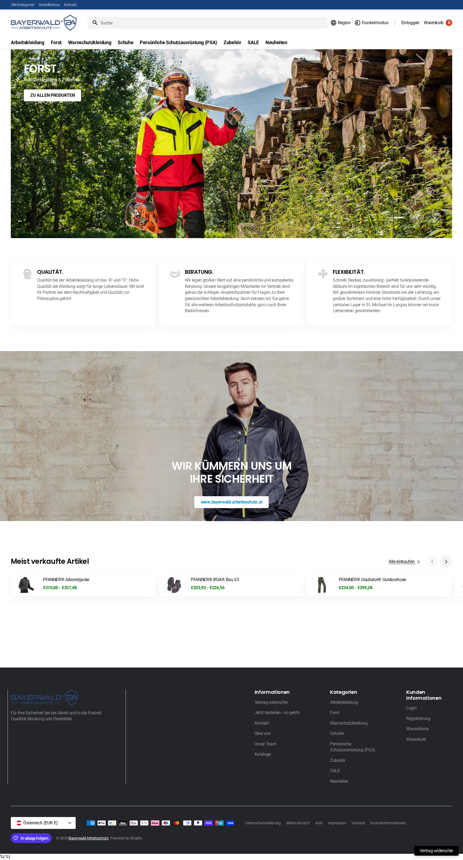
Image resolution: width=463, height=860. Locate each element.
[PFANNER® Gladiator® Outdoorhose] (379, 585)
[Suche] (93, 23)
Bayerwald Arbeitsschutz (89, 838)
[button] (340, 22)
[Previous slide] (416, 217)
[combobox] (213, 23)
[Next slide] (433, 217)
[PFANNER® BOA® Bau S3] (231, 585)
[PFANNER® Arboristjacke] (83, 585)
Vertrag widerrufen (436, 850)
